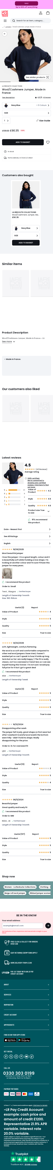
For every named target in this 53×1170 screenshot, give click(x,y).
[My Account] (41, 13)
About (6, 984)
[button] (48, 13)
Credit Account (10, 1015)
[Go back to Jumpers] (4, 33)
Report (34, 607)
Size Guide (44, 120)
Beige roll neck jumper (15, 893)
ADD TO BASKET (23, 142)
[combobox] (26, 530)
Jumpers (8, 27)
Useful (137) (19, 834)
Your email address (11, 920)
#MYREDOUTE (9, 1025)
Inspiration (8, 1005)
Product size (36, 511)
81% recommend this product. (37, 521)
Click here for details (40, 1105)
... (2, 27)
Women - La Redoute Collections (20, 887)
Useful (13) (20, 764)
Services (7, 994)
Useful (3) (19, 607)
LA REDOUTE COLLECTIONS (12, 86)
